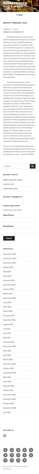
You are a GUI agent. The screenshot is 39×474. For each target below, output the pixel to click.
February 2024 (9, 280)
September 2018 (9, 408)
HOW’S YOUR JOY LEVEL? (13, 180)
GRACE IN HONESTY (13, 32)
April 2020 (7, 355)
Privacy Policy (8, 466)
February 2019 (8, 386)
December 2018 (9, 395)
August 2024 (8, 267)
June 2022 (7, 302)
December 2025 (9, 254)
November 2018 (9, 399)
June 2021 (7, 333)
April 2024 (7, 276)
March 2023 (8, 294)
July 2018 (6, 412)
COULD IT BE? (8, 184)
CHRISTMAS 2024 (10, 189)
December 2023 (9, 285)
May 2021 (7, 338)
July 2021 (6, 329)
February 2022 (8, 316)
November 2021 (9, 320)
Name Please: (8, 215)
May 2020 (7, 351)
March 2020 (8, 360)
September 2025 (9, 258)
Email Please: (8, 226)
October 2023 (8, 289)
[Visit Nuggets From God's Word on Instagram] (4, 436)
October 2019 (8, 368)
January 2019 (8, 390)
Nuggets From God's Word (15, 5)
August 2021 (8, 324)
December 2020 (9, 346)
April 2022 (7, 307)
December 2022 (9, 298)
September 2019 (9, 373)
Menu (21, 15)
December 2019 (9, 364)
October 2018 (8, 404)
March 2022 (7, 311)
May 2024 (7, 272)
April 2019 (7, 382)
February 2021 (8, 342)
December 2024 (9, 263)
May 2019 (7, 377)
